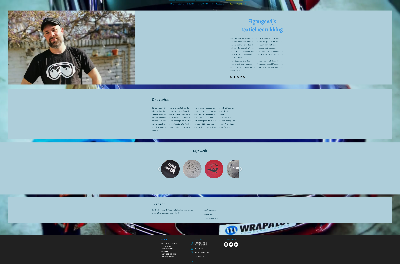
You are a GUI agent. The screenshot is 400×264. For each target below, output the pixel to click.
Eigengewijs (193, 108)
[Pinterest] (237, 77)
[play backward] (159, 169)
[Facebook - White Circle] (231, 244)
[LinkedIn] (241, 77)
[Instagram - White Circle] (226, 244)
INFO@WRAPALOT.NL (202, 253)
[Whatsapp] (244, 77)
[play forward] (240, 169)
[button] (170, 169)
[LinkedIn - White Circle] (236, 244)
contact (245, 67)
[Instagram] (231, 77)
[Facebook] (234, 77)
